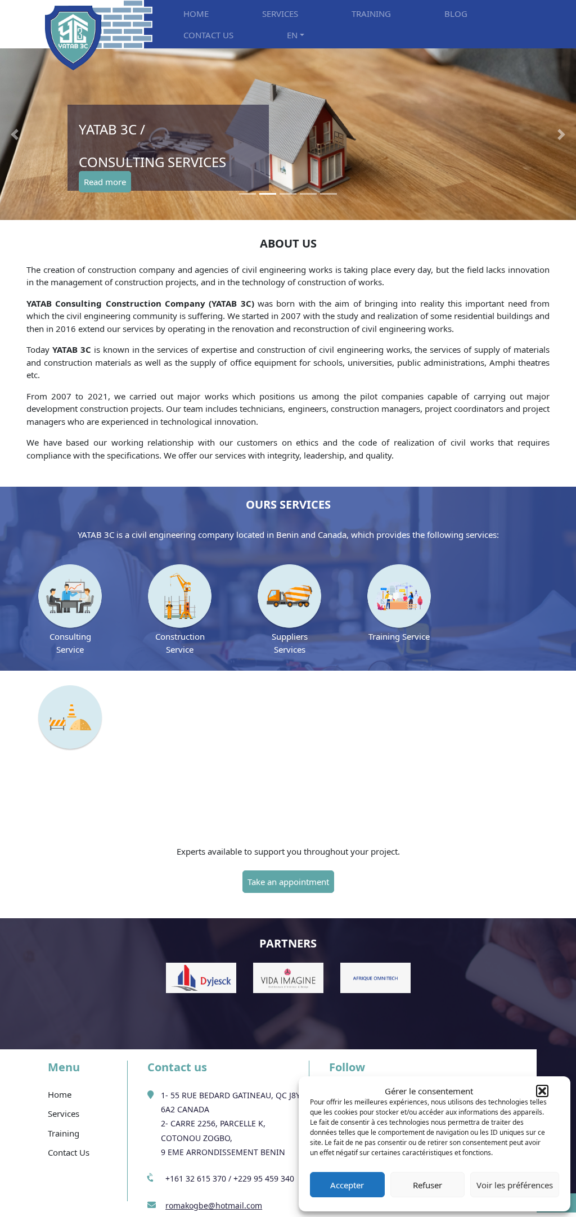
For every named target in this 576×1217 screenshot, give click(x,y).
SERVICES (280, 13)
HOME (196, 13)
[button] (542, 1091)
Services (63, 1113)
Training (63, 1133)
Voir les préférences (514, 1185)
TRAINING (371, 13)
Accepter (347, 1185)
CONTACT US (208, 35)
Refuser (427, 1185)
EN (292, 35)
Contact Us (68, 1152)
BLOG (455, 13)
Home (59, 1094)
